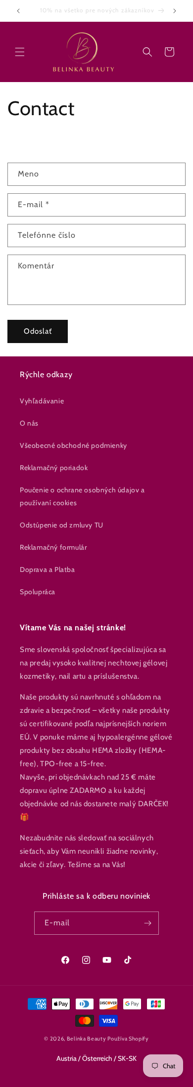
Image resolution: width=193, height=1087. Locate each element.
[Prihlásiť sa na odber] (147, 923)
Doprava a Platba (47, 569)
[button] (20, 52)
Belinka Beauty (86, 1038)
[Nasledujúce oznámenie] (175, 11)
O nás (29, 423)
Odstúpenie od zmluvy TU (61, 525)
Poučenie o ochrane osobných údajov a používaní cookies (82, 496)
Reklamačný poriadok (54, 467)
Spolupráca (37, 591)
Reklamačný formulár (53, 547)
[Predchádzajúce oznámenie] (18, 11)
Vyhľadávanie (42, 400)
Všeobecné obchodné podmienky (73, 445)
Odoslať (38, 331)
